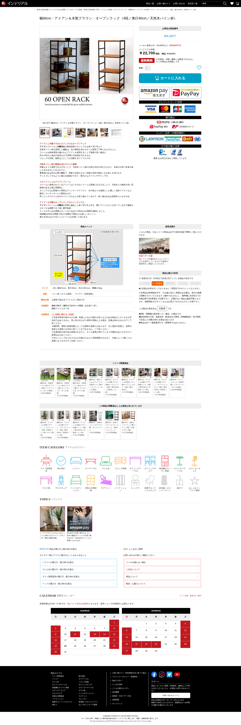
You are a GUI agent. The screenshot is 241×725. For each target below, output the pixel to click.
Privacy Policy (128, 721)
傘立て (180, 488)
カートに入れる (172, 78)
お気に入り (232, 3)
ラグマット (106, 488)
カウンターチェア (195, 469)
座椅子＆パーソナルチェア (150, 489)
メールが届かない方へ (120, 688)
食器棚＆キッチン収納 (165, 469)
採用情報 (115, 700)
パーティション (120, 489)
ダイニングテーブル (135, 469)
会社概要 (115, 692)
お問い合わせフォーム (170, 695)
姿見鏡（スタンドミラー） (165, 489)
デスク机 (46, 488)
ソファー (76, 468)
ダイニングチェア (150, 469)
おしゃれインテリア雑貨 (195, 489)
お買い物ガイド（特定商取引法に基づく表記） (129, 673)
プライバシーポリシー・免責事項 (124, 677)
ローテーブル (91, 468)
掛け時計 (61, 468)
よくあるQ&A (117, 684)
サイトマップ (117, 704)
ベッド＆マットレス (76, 489)
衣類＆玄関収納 (91, 489)
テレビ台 (106, 468)
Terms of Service (141, 721)
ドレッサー (135, 488)
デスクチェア (61, 488)
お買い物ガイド (163, 3)
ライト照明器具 (46, 469)
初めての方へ (117, 681)
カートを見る (237, 3)
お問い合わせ (179, 3)
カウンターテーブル (180, 469)
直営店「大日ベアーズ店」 (122, 696)
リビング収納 (120, 468)
